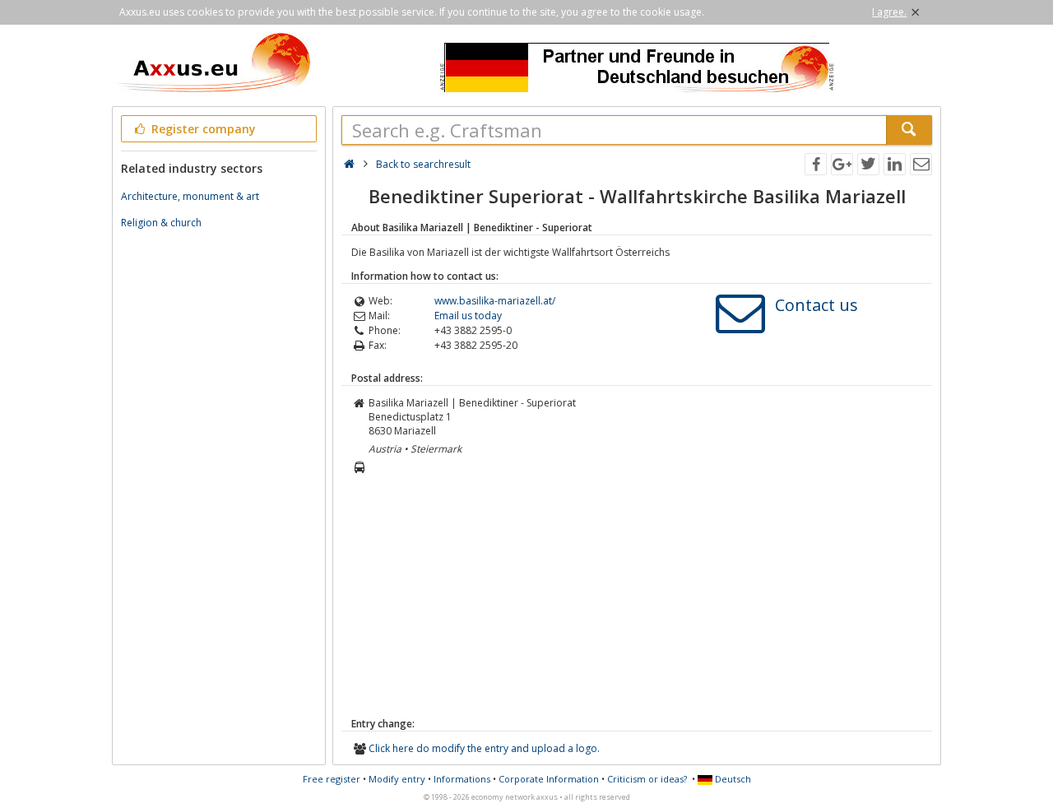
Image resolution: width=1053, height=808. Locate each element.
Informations (462, 779)
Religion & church (161, 223)
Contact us (816, 305)
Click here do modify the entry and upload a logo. (484, 748)
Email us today (468, 316)
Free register (331, 779)
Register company (202, 129)
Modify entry (397, 779)
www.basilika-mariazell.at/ (494, 301)
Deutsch (731, 779)
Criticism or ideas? (647, 779)
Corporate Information (549, 779)
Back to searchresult (423, 164)
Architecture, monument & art (190, 196)
